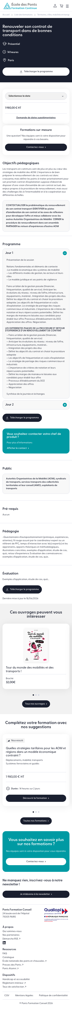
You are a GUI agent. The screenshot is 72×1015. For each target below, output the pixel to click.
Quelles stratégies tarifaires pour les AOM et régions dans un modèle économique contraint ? (36, 752)
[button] (33, 695)
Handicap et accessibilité (16, 979)
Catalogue (8, 957)
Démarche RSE (11, 939)
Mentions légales (24, 995)
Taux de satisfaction (13, 987)
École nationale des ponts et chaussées (24, 961)
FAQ (5, 953)
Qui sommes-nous (12, 931)
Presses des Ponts (12, 965)
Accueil (6, 15)
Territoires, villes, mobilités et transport (54, 15)
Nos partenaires (11, 935)
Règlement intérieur (13, 983)
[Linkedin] (4, 943)
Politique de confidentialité (53, 995)
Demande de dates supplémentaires (36, 117)
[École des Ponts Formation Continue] (20, 5)
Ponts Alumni (10, 968)
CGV (6, 995)
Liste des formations (23, 15)
